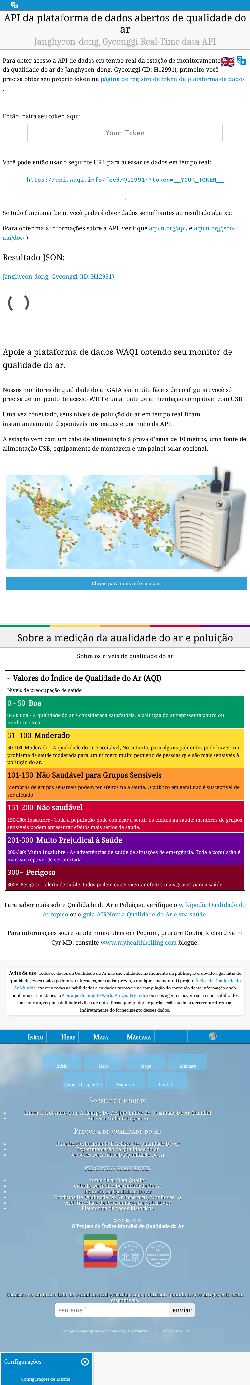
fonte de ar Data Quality (118, 1180)
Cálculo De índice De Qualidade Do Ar (118, 1185)
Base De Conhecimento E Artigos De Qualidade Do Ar (117, 1143)
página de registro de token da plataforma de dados (173, 79)
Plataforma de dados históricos (118, 1208)
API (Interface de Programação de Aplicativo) (117, 1202)
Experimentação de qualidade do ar (117, 1149)
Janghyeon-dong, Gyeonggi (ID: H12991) (58, 276)
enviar (182, 1310)
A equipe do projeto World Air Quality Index (105, 995)
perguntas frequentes (118, 1167)
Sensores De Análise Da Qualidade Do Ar (117, 1154)
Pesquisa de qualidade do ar (117, 1131)
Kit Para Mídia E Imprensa (117, 1118)
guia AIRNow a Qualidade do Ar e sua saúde (144, 914)
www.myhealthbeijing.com (139, 942)
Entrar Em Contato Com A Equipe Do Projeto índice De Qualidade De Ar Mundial (117, 1112)
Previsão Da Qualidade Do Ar (118, 1191)
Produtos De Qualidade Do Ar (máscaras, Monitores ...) (117, 1197)
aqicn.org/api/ (168, 228)
